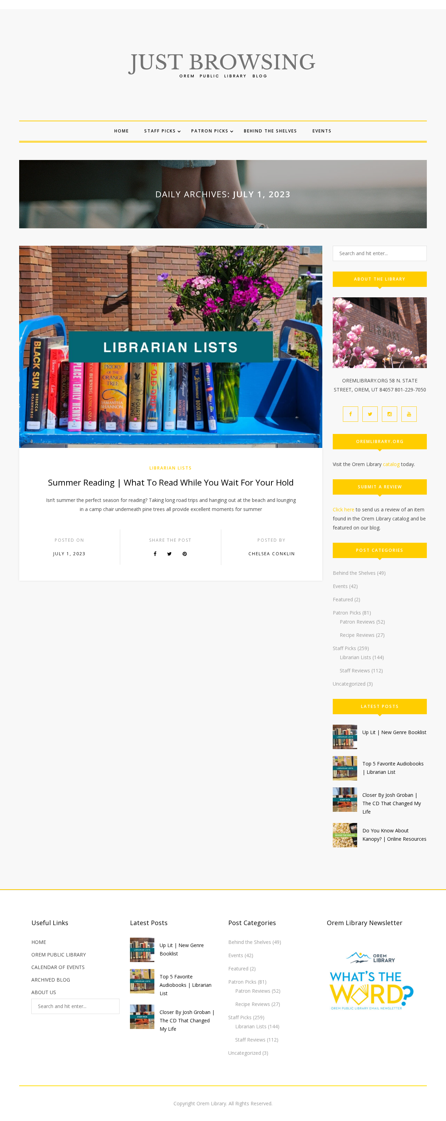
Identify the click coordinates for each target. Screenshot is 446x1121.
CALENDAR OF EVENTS (58, 967)
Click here (343, 509)
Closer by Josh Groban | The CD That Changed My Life (391, 803)
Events (322, 131)
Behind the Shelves (270, 131)
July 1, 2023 (69, 554)
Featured (343, 599)
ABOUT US (43, 992)
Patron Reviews (357, 621)
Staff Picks (160, 131)
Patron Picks (210, 131)
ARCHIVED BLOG (50, 979)
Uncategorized (349, 683)
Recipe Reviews (357, 635)
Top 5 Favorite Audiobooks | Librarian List (186, 985)
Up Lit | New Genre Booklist (394, 732)
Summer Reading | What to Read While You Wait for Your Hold (171, 482)
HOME (38, 942)
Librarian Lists (170, 468)
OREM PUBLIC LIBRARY (58, 954)
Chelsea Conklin (271, 554)
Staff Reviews (355, 670)
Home (121, 131)
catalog (391, 464)
